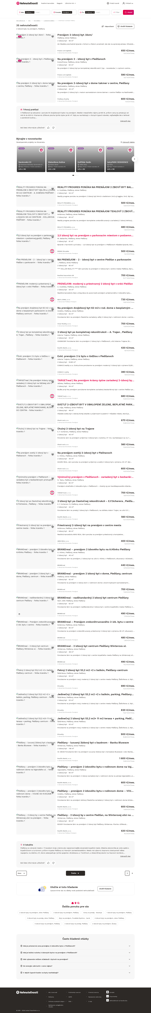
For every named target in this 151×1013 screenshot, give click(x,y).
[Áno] (48, 128)
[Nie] (53, 128)
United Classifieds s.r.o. (32, 1010)
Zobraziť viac (125, 121)
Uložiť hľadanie (126, 26)
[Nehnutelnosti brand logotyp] (27, 3)
